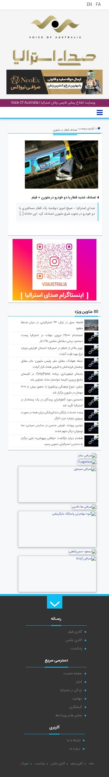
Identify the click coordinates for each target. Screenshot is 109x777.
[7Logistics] (86, 462)
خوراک (24, 763)
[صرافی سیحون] (57, 501)
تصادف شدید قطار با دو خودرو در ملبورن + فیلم (64, 197)
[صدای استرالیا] (47, 42)
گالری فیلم (75, 632)
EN (89, 4)
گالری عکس (74, 640)
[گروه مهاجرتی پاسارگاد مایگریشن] (57, 546)
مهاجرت (77, 698)
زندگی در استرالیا (71, 690)
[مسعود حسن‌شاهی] (82, 551)
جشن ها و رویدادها (69, 715)
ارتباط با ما (73, 740)
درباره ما (75, 749)
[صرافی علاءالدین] (84, 507)
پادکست (76, 648)
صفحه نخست (72, 673)
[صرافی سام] (87, 455)
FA (98, 4)
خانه (91, 763)
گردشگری (75, 707)
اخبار (79, 682)
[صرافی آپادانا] (57, 591)
